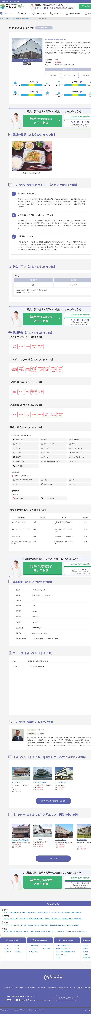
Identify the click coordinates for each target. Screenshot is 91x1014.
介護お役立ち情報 (74, 13)
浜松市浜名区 (24, 919)
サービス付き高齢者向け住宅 (65, 952)
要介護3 (85, 952)
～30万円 (43, 946)
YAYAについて (8, 13)
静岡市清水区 (32, 912)
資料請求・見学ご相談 (66, 998)
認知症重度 (86, 957)
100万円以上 (33, 952)
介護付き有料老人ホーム (28, 18)
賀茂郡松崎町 (71, 931)
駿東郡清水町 (45, 925)
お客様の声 (57, 13)
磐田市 (47, 919)
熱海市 (6, 931)
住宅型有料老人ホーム (63, 949)
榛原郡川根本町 (76, 912)
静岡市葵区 (13, 912)
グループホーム (61, 954)
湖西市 (41, 919)
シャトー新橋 (37, 839)
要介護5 (85, 954)
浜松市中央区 (15, 18)
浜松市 (7, 18)
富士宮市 (24, 925)
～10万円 (5, 946)
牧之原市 (57, 912)
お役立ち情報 (52, 987)
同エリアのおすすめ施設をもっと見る (53, 801)
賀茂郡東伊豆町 (40, 931)
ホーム (1, 18)
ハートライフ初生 (60, 840)
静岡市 (6, 912)
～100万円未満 (45, 949)
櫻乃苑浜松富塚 (82, 840)
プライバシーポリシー (40, 1010)
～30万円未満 (6, 952)
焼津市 (40, 912)
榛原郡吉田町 (66, 912)
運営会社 (2, 1010)
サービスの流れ (41, 13)
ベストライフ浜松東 (39, 782)
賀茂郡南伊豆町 (82, 931)
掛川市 (58, 919)
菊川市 (71, 919)
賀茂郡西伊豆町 (51, 931)
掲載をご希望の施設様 (20, 1010)
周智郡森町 (77, 919)
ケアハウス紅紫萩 (60, 782)
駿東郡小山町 (64, 925)
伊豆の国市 (13, 931)
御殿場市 (31, 925)
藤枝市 (45, 912)
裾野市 (37, 925)
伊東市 (26, 931)
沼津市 (6, 925)
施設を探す (24, 13)
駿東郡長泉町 (54, 925)
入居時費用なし (34, 946)
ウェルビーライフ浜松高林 (20, 840)
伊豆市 (20, 931)
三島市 (12, 925)
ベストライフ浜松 (17, 782)
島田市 (51, 912)
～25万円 (16, 949)
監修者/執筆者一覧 (65, 987)
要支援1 (85, 946)
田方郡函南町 (74, 925)
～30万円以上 (17, 952)
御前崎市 (64, 919)
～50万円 (32, 949)
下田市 (31, 931)
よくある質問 (78, 987)
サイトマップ (10, 1010)
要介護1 (85, 949)
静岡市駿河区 (22, 912)
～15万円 (16, 946)
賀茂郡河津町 (61, 931)
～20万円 (5, 949)
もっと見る (53, 858)
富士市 (17, 925)
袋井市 (52, 919)
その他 (58, 957)
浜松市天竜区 (33, 919)
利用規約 (31, 1010)
